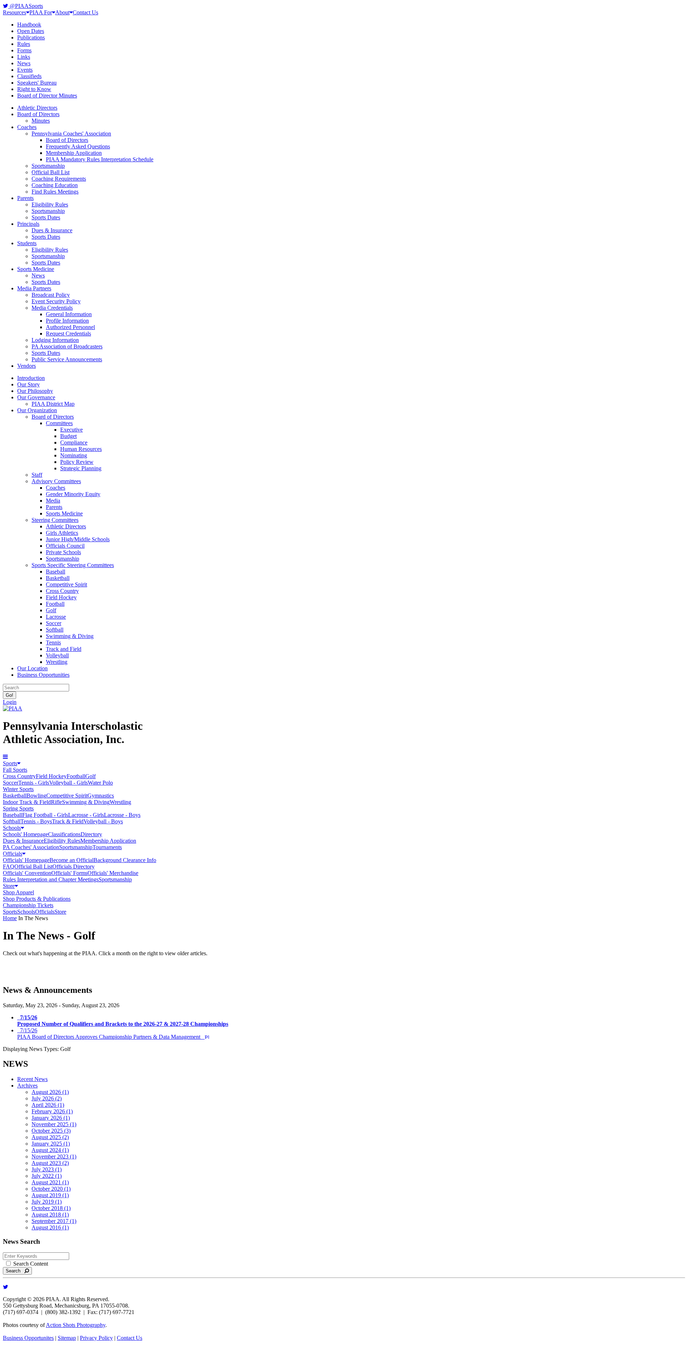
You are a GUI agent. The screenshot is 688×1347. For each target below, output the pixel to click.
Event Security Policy (56, 301)
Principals (28, 224)
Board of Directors (38, 114)
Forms (24, 50)
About (62, 12)
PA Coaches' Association (31, 847)
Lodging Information (55, 340)
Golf (51, 610)
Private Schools (63, 552)
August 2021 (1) (50, 1182)
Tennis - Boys (36, 821)
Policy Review (77, 462)
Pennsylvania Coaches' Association (71, 133)
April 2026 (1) (48, 1105)
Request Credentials (68, 333)
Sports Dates (46, 217)
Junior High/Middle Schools (78, 539)
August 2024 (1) (50, 1150)
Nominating (73, 455)
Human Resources (81, 449)
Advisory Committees (56, 481)
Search (15, 1271)
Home (10, 918)
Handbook (29, 25)
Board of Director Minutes (47, 95)
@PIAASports (25, 6)
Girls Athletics (62, 533)
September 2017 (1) (54, 1221)
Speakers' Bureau (37, 83)
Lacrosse (56, 617)
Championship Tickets (28, 905)
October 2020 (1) (51, 1189)
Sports (10, 763)
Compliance (73, 442)
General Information (69, 314)
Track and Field (63, 649)
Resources (14, 12)
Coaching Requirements (59, 179)
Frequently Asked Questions (78, 146)
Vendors (26, 366)
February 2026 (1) (52, 1111)
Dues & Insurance (52, 230)
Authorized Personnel (70, 327)
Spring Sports (18, 808)
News (23, 63)
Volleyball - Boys (103, 821)
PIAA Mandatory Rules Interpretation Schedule (99, 159)
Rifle (56, 802)
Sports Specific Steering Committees (73, 565)
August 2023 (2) (50, 1163)
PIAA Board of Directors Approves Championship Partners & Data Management (111, 1033)
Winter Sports (18, 789)
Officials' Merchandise (112, 873)
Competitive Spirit (66, 584)
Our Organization (37, 410)
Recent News (32, 1079)
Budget (68, 436)
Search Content (30, 1264)
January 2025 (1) (51, 1144)
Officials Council (65, 546)
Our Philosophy (35, 391)
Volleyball (57, 655)
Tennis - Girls (33, 783)
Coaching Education (55, 185)
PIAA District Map (53, 404)
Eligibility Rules (50, 204)
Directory (91, 834)
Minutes (41, 121)
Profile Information (67, 321)
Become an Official (71, 860)
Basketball (58, 578)
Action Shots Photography (75, 1325)
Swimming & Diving (70, 636)
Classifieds (29, 76)
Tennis (53, 642)
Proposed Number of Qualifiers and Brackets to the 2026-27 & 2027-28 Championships (122, 1020)
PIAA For (40, 12)
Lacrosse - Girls (86, 815)
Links (23, 57)
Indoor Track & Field (27, 802)
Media (53, 501)
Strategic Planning (80, 468)
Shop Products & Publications (37, 899)
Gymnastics (100, 796)
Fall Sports (15, 770)
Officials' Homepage (26, 860)
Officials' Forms (69, 873)
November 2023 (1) (54, 1156)
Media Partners (34, 288)
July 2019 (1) (47, 1202)
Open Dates (30, 31)
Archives (27, 1085)
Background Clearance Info (125, 860)
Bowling (36, 796)
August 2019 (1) (50, 1195)
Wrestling (56, 662)
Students (27, 243)
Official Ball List (51, 172)
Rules (23, 44)
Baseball (55, 571)
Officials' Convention (27, 873)
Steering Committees (55, 520)
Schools (12, 828)
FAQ (8, 866)
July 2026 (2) (47, 1098)
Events (25, 70)
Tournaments (107, 847)
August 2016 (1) (50, 1227)
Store (9, 886)
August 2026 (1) (50, 1092)
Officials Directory (73, 866)
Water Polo (100, 783)
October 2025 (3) (51, 1131)
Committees (59, 423)
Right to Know (34, 89)
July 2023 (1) (47, 1169)
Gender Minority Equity (73, 494)
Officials (12, 854)
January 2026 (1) (51, 1118)
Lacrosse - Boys (122, 815)
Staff (37, 475)
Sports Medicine (35, 269)
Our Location (32, 668)
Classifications (64, 834)
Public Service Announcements (67, 359)
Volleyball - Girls (68, 783)
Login (9, 702)
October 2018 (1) (51, 1208)
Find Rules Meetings (55, 192)
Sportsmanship (48, 166)
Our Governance (36, 397)
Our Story (28, 384)
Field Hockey (61, 597)
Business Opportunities (43, 675)
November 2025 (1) (54, 1124)
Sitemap (67, 1338)
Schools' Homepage (25, 834)
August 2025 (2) (50, 1137)
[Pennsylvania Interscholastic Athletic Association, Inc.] (12, 708)
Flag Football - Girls (45, 815)
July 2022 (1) (47, 1176)
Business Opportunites (28, 1338)
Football (55, 604)
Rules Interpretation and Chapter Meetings (51, 879)
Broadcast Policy (51, 295)
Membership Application (74, 153)
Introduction (31, 378)
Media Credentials (52, 308)
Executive (71, 430)
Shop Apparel (18, 892)
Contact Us (85, 12)
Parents (25, 198)
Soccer (53, 623)
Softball (54, 630)
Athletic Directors (37, 108)
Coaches (27, 127)
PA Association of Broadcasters (67, 346)
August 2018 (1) (50, 1215)
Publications (31, 37)
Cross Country (62, 591)
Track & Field (67, 821)
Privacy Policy (96, 1338)
